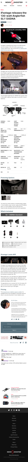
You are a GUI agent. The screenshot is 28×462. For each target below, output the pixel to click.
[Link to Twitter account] (9, 410)
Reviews (12, 5)
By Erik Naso (14, 300)
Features (14, 420)
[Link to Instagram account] (14, 410)
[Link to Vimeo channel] (19, 410)
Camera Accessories (15, 387)
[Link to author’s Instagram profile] (14, 319)
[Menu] (26, 5)
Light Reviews (14, 434)
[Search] (1, 2)
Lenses (14, 430)
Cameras (19, 5)
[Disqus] (14, 366)
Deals (12, 394)
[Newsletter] (26, 2)
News (5, 5)
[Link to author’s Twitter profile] (12, 319)
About (14, 442)
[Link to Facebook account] (11, 410)
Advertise (14, 444)
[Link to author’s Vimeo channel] (18, 319)
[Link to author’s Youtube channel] (16, 319)
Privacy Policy (14, 447)
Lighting (14, 432)
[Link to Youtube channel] (16, 410)
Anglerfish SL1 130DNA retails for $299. (12, 292)
